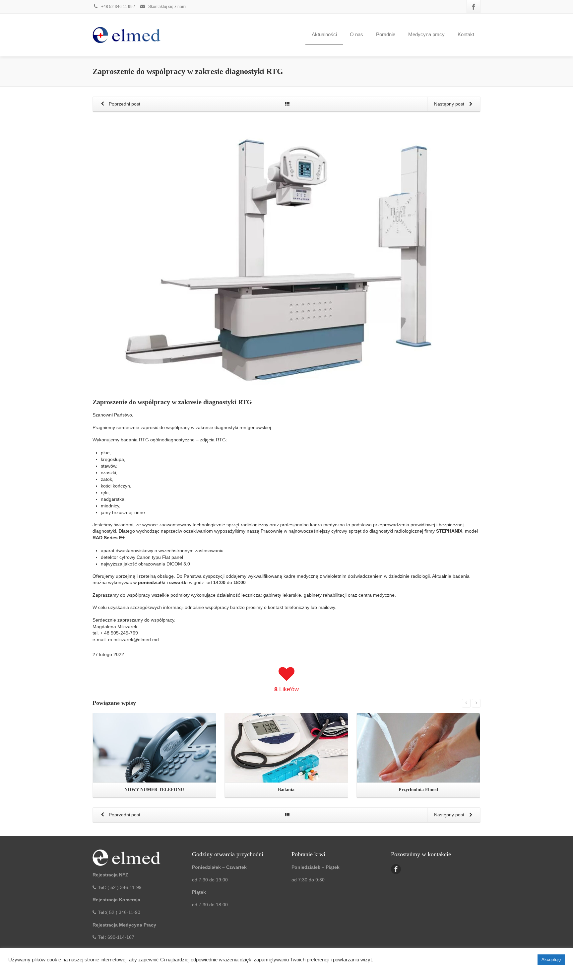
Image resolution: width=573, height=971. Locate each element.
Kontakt (466, 34)
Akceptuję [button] (551, 959)
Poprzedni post (123, 104)
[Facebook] (473, 6)
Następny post (450, 104)
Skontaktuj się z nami (166, 6)
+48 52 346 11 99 (116, 6)
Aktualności (324, 34)
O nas (356, 34)
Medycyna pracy (426, 34)
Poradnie (385, 34)
